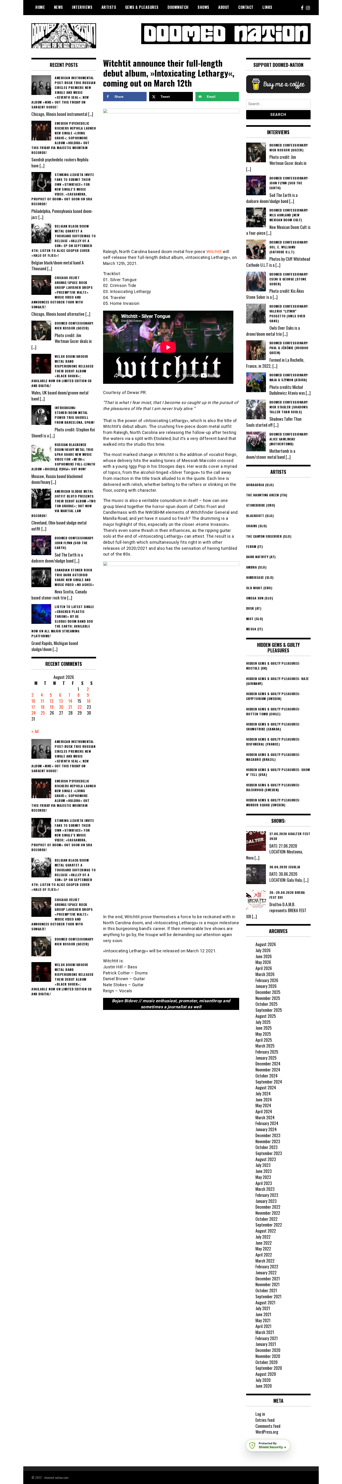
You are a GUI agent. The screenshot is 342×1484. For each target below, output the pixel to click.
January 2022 (266, 1272)
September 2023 (268, 1153)
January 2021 (265, 1344)
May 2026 (263, 962)
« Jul (35, 731)
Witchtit (214, 251)
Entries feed (265, 1420)
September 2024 (268, 1082)
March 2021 (264, 1332)
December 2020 (267, 1350)
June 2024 (263, 1100)
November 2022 (267, 1213)
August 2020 (265, 1374)
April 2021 (263, 1326)
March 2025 (265, 1046)
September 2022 (268, 1225)
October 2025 (266, 1004)
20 (61, 707)
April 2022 (263, 1255)
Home (40, 7)
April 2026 (263, 968)
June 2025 (263, 1028)
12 (52, 701)
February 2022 (266, 1266)
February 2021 (266, 1338)
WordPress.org (266, 1432)
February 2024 (266, 1123)
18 (42, 707)
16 (89, 701)
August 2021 (265, 1302)
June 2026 (263, 956)
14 (70, 701)
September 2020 (268, 1368)
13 (61, 701)
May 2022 (263, 1249)
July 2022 (263, 1237)
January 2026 (266, 986)
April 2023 (263, 1183)
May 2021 (263, 1320)
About (223, 7)
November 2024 (267, 1070)
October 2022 (266, 1219)
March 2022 (265, 1261)
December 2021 (267, 1279)
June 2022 (263, 1243)
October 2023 (266, 1147)
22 (79, 707)
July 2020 (263, 1380)
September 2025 (268, 1010)
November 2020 (267, 1356)
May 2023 (263, 1177)
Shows (203, 7)
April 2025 (263, 1040)
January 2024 (266, 1129)
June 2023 (263, 1171)
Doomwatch (178, 7)
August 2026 (265, 944)
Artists (108, 7)
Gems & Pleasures (142, 7)
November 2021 (267, 1284)
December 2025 (267, 992)
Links (267, 7)
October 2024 (266, 1076)
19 (52, 707)
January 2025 (266, 1058)
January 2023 (266, 1201)
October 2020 (266, 1362)
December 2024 (267, 1064)
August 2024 (265, 1087)
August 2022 (265, 1231)
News (58, 7)
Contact (246, 7)
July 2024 (263, 1093)
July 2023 (263, 1165)
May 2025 (263, 1034)
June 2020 (263, 1386)
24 (33, 713)
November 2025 (267, 998)
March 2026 (265, 974)
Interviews (82, 7)
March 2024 (265, 1117)
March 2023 (265, 1189)
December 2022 (267, 1207)
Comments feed (267, 1426)
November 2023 (267, 1141)
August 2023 (265, 1159)
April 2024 (263, 1111)
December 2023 (267, 1135)
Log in (260, 1414)
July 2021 (262, 1308)
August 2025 (265, 1016)
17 (33, 707)
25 (43, 713)
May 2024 (263, 1105)
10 (33, 701)
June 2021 (263, 1314)
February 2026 (266, 980)
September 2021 (268, 1296)
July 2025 (263, 1022)
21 (70, 707)
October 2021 (266, 1290)
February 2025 (266, 1052)
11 (42, 701)
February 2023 (266, 1195)
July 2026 (263, 950)
